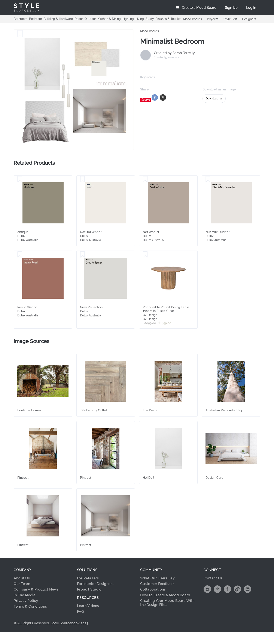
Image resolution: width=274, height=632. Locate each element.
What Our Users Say (157, 578)
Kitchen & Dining (109, 19)
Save (147, 99)
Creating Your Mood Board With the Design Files (167, 603)
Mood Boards (192, 19)
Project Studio (89, 589)
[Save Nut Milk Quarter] (208, 179)
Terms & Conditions (30, 606)
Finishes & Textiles (168, 19)
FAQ (80, 612)
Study (150, 19)
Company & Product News (36, 589)
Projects (212, 19)
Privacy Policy (26, 601)
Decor (78, 19)
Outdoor (90, 19)
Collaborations (153, 589)
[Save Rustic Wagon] (19, 254)
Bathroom (20, 19)
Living (140, 19)
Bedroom (35, 19)
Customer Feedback (157, 584)
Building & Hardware (58, 19)
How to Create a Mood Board (165, 595)
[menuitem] (251, 7)
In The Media (24, 595)
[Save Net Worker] (145, 179)
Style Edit (230, 19)
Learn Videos (88, 606)
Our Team (22, 584)
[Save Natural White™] (82, 179)
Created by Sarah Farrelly (174, 53)
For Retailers (88, 578)
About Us (22, 578)
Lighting (128, 19)
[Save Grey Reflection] (82, 254)
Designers (249, 19)
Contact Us (213, 578)
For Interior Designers (95, 584)
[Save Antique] (19, 179)
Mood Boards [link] (149, 31)
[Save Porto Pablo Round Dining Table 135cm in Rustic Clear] (145, 254)
